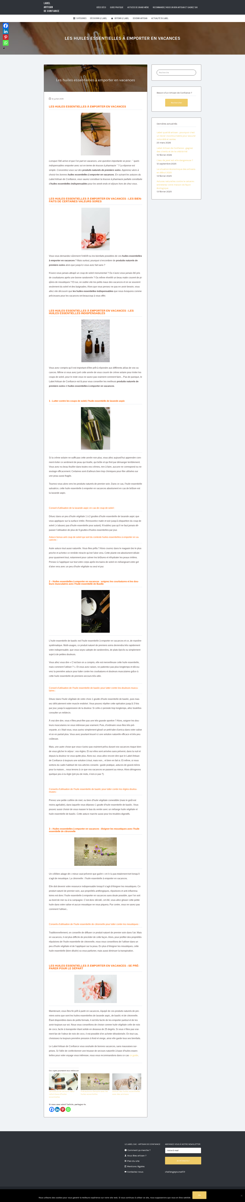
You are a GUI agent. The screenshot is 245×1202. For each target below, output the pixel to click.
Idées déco (101, 7)
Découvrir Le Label (98, 18)
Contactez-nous (135, 1171)
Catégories (81, 18)
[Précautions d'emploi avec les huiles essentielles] (95, 1081)
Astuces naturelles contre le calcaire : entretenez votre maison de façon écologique (176, 184)
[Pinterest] (62, 1109)
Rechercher (176, 102)
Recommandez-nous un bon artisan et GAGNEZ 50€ (175, 7)
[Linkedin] (57, 1109)
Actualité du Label (159, 18)
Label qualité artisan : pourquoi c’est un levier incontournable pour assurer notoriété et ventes (176, 136)
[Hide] (4, 48)
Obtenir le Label (121, 18)
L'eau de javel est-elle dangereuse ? (175, 160)
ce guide (133, 1055)
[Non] (241, 1195)
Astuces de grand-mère (138, 7)
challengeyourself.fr (175, 1171)
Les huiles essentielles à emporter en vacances (95, 80)
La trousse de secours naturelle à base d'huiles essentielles (62, 1094)
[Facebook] (51, 1109)
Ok (199, 1195)
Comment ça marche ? (139, 1150)
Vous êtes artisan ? (136, 1155)
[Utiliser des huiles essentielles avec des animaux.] (126, 1081)
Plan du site (133, 1161)
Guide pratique (116, 7)
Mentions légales (136, 1166)
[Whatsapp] (68, 1109)
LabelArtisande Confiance (51, 7)
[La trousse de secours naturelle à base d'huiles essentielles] (63, 1081)
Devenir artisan (140, 18)
